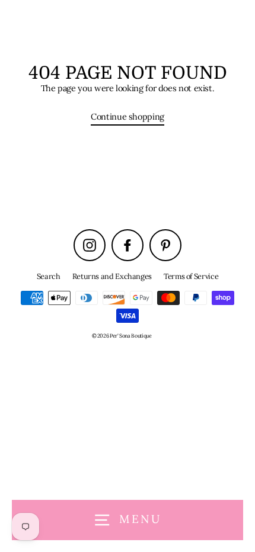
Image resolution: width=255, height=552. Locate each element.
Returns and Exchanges (112, 276)
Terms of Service (191, 276)
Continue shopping (127, 116)
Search (48, 276)
